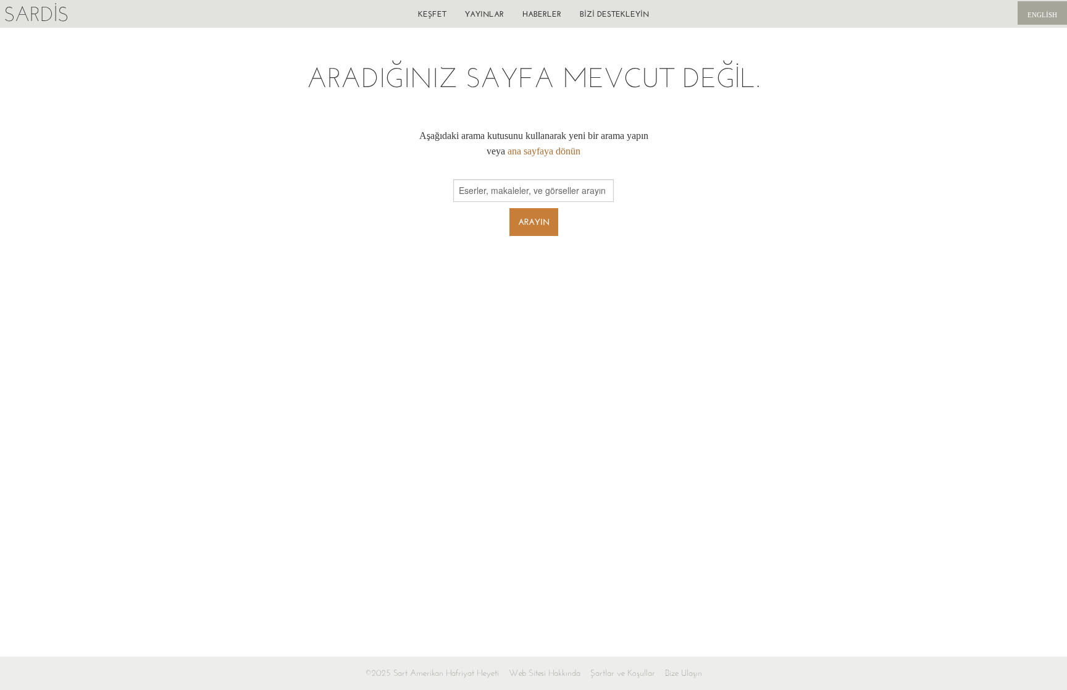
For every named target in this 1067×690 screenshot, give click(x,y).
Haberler (541, 14)
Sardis (36, 14)
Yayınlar (484, 14)
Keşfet (432, 14)
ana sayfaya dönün (544, 151)
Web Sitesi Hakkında (544, 673)
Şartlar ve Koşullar (622, 673)
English (1042, 15)
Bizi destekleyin (614, 14)
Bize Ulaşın (683, 673)
